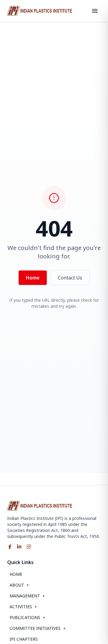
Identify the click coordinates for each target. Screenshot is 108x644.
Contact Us (70, 277)
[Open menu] (95, 11)
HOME (16, 574)
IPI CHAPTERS (24, 639)
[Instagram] (28, 546)
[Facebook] (9, 546)
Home (33, 277)
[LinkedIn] (19, 546)
